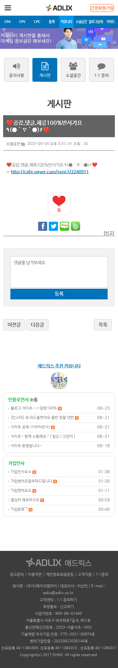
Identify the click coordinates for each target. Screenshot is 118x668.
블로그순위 (96, 22)
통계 (51, 22)
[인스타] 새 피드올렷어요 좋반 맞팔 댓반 (44, 418)
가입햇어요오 (23, 491)
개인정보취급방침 (60, 574)
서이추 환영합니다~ (26, 446)
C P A (7, 22)
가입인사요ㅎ (23, 472)
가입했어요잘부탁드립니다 (33, 481)
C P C (37, 22)
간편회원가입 (102, 8)
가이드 (110, 22)
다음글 (37, 325)
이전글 (14, 325)
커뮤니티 (66, 22)
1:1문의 (102, 574)
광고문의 (17, 574)
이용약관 (35, 574)
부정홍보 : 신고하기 (58, 607)
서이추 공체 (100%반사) (32, 427)
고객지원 (85, 574)
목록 (102, 325)
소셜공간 (81, 22)
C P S (22, 22)
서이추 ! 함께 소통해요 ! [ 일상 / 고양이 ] (43, 436)
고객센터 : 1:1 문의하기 (58, 600)
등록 (59, 294)
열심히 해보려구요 (27, 500)
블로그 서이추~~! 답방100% (36, 408)
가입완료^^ (21, 509)
